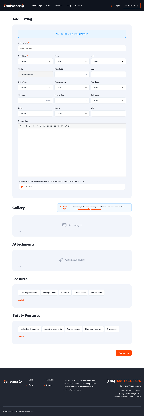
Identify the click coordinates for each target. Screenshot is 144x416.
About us (58, 5)
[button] (21, 125)
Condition (22, 56)
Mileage (21, 95)
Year (93, 69)
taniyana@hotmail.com (130, 386)
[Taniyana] (13, 5)
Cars (48, 5)
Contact (78, 5)
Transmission (60, 82)
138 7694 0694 (123, 381)
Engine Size (59, 95)
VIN (92, 108)
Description (23, 121)
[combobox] (35, 61)
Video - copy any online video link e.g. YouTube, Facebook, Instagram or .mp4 (51, 181)
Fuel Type (95, 82)
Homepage (37, 5)
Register (80, 34)
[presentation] (20, 126)
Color (20, 108)
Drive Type (22, 82)
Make (93, 56)
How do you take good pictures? (89, 209)
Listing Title (23, 43)
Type (56, 56)
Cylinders (95, 95)
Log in (70, 34)
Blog (69, 5)
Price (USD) (59, 69)
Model (20, 69)
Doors (57, 108)
